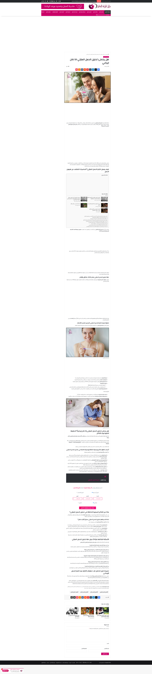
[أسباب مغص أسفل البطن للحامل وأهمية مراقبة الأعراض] (102, 610)
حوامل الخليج (48, 12)
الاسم (108, 643)
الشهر (87, 496)
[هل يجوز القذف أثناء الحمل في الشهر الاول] (72, 610)
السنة (98, 496)
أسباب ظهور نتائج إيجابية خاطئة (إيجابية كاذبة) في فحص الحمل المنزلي (96, 221)
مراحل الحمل (101, 12)
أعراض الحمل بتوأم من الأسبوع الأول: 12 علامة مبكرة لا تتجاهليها (93, 198)
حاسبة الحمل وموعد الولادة (39, 12)
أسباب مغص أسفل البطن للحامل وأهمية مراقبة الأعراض (103, 616)
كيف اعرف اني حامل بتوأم (75, 204)
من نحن (48, 662)
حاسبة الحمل (68, 12)
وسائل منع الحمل (82, 12)
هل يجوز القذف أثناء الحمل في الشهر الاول (73, 616)
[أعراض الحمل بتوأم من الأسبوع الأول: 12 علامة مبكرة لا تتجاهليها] (104, 199)
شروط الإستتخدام (65, 662)
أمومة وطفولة (55, 12)
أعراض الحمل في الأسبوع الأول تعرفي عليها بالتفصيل (94, 210)
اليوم (77, 496)
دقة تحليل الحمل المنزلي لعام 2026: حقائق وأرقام (99, 217)
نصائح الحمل (95, 12)
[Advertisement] (116, 24)
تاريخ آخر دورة (96, 492)
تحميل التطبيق (5, 670)
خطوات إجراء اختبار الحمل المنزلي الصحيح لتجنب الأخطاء (98, 218)
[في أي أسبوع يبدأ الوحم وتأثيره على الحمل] (104, 205)
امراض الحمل (89, 12)
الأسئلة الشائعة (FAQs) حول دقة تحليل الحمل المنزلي (98, 225)
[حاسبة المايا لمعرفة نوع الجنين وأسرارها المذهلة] (87, 610)
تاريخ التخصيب (80, 492)
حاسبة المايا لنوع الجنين (29, 12)
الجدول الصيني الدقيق (19, 12)
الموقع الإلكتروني (84, 648)
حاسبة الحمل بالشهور (94, 480)
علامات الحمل (107, 12)
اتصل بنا (70, 662)
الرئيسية (106, 54)
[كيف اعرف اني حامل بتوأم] (84, 205)
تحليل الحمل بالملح (84, 592)
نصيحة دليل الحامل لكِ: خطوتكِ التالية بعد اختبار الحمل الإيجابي (96, 226)
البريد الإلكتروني (106, 648)
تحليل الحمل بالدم (93, 592)
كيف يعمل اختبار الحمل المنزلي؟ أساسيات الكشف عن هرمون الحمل (95, 216)
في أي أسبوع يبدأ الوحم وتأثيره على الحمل (94, 204)
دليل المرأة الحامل (52, 662)
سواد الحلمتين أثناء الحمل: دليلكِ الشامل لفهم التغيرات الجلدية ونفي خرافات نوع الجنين (73, 199)
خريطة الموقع (44, 662)
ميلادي (95, 502)
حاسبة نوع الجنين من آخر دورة (8, 12)
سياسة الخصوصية (59, 662)
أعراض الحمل (61, 12)
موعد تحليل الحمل (74, 592)
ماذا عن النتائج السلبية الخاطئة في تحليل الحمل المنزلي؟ (97, 222)
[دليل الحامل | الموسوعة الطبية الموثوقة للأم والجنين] (100, 5)
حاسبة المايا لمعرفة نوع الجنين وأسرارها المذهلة (88, 616)
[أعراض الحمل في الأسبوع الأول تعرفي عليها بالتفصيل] (104, 210)
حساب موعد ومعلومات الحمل (87, 507)
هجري (80, 502)
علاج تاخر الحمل (74, 12)
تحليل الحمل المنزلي (103, 592)
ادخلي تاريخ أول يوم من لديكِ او (87, 487)
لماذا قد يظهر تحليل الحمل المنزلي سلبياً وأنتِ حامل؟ (99, 223)
